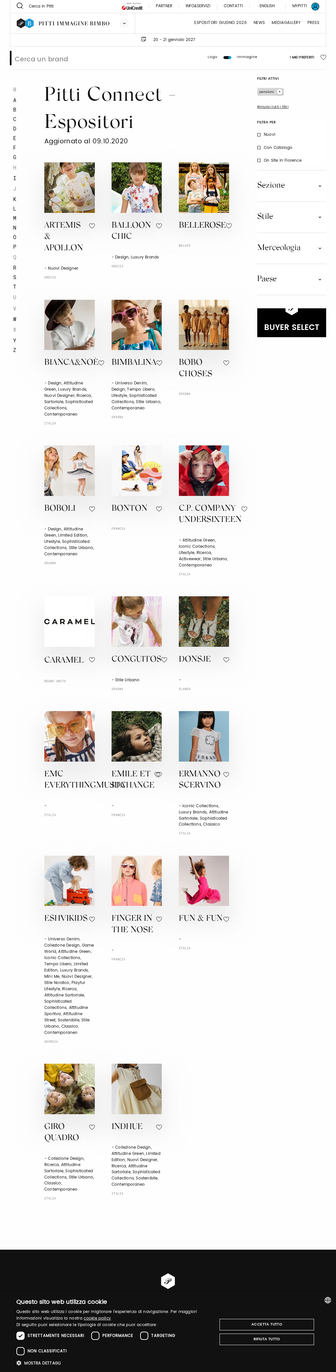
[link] (301, 6)
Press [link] (313, 23)
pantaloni (266, 91)
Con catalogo (278, 148)
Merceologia (279, 248)
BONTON (129, 509)
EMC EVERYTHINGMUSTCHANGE (99, 780)
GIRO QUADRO (61, 1133)
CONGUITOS (136, 660)
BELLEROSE (202, 226)
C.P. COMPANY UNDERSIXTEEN (210, 514)
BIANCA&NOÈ (71, 363)
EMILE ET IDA (131, 780)
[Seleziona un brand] (124, 23)
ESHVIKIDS (66, 919)
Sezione (271, 186)
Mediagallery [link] (286, 23)
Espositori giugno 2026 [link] (220, 23)
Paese (267, 279)
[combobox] (328, 1300)
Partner (164, 6)
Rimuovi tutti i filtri (272, 107)
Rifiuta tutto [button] (267, 1339)
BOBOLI (59, 509)
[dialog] (168, 1332)
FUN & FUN (200, 919)
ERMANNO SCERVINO (200, 780)
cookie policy (97, 1318)
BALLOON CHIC (131, 231)
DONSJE (195, 660)
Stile (265, 217)
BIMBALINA (134, 363)
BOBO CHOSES (195, 369)
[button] (113, 1363)
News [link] (259, 23)
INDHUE (127, 1127)
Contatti (233, 6)
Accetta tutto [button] (266, 1324)
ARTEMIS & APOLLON (63, 237)
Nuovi (269, 135)
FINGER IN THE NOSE (132, 924)
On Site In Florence (283, 160)
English (267, 6)
